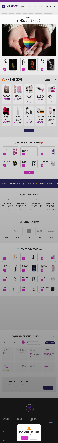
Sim (25, 438)
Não (33, 438)
